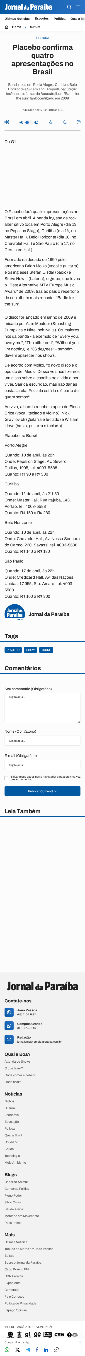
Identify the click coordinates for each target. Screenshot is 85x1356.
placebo (13, 650)
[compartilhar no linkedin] (46, 1350)
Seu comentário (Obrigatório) (28, 689)
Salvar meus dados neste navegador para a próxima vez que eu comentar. (45, 778)
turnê (46, 650)
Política (60, 18)
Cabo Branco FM (17, 1269)
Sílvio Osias (13, 1202)
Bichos (9, 1101)
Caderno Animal (16, 1182)
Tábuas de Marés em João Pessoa (29, 1249)
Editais (9, 1255)
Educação (12, 1121)
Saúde (9, 1149)
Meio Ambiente (15, 1162)
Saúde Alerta (14, 1209)
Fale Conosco (14, 1296)
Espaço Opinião (16, 1310)
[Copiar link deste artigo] (56, 1350)
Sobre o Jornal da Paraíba (23, 1262)
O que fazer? (14, 1068)
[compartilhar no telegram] (28, 1350)
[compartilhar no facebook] (37, 1350)
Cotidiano (11, 1142)
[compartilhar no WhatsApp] (7, 1350)
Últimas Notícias (17, 18)
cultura (35, 27)
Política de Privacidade (20, 1303)
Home (16, 27)
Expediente (13, 1283)
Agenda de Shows (17, 1061)
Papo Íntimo (13, 1223)
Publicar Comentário (42, 791)
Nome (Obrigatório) (20, 731)
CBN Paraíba (14, 1276)
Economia (12, 1115)
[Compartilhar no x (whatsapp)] (17, 1350)
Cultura (10, 1108)
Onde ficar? (13, 1082)
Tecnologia (12, 1156)
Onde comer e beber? (20, 1075)
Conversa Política (17, 1188)
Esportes (42, 18)
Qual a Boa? (13, 1135)
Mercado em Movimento (22, 1216)
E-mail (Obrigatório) (21, 756)
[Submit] (69, 7)
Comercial (12, 1290)
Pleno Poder (13, 1195)
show (30, 650)
